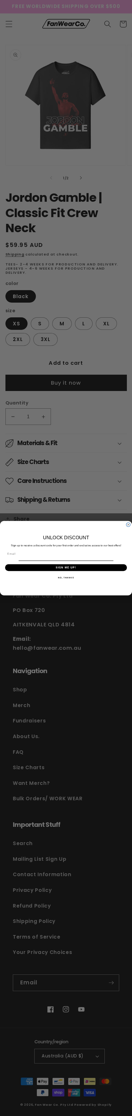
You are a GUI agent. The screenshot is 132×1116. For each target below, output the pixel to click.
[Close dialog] (128, 525)
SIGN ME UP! (66, 567)
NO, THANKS (66, 577)
